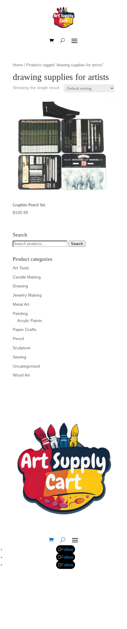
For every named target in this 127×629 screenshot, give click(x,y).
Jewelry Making (27, 295)
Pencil (18, 338)
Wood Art (21, 375)
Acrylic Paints (29, 320)
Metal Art (21, 304)
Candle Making (27, 277)
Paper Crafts (24, 329)
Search (77, 244)
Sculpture (21, 347)
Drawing (20, 286)
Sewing (19, 357)
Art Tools (21, 268)
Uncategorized (26, 366)
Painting (20, 313)
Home (18, 65)
